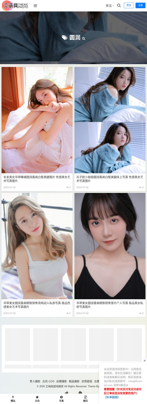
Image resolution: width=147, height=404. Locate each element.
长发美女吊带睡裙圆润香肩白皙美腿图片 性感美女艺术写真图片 (36, 178)
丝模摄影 (61, 381)
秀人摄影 (35, 381)
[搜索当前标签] (83, 38)
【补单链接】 (112, 397)
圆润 (75, 38)
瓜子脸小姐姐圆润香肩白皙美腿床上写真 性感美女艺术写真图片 (109, 178)
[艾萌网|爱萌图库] (15, 10)
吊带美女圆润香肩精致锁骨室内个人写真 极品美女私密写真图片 (109, 304)
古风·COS (48, 381)
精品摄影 (74, 381)
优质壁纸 (87, 381)
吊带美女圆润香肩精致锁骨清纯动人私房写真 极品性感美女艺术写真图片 (36, 304)
